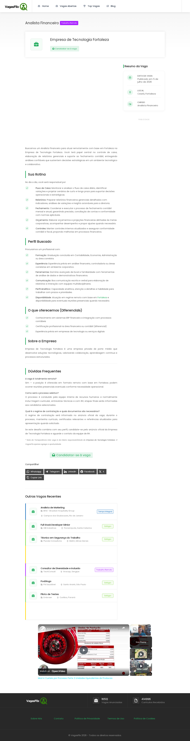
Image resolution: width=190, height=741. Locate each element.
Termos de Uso (115, 718)
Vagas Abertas (68, 6)
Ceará (140, 93)
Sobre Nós (36, 718)
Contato (59, 718)
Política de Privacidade (87, 718)
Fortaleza (102, 297)
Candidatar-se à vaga (66, 48)
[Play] (141, 654)
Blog (113, 6)
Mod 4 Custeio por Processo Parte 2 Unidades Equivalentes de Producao (83, 629)
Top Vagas (94, 6)
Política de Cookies (144, 718)
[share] (123, 627)
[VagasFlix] (16, 9)
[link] (43, 629)
